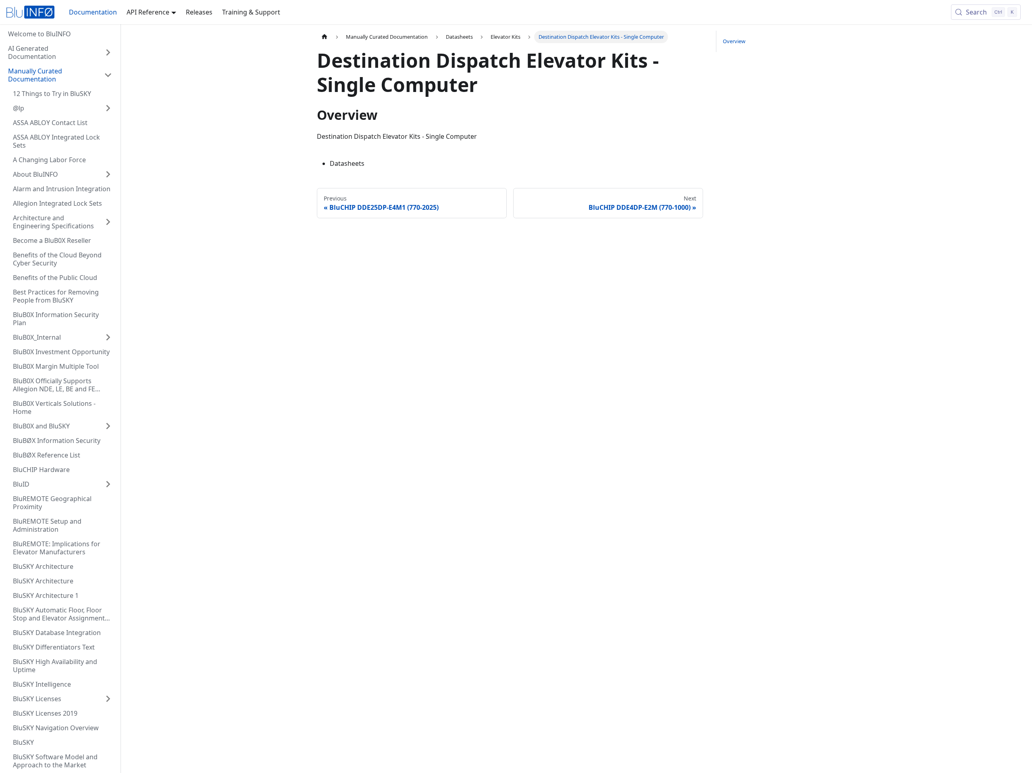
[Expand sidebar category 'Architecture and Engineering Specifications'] (108, 221)
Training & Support (251, 12)
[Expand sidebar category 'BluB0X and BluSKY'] (108, 426)
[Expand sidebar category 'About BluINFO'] (108, 174)
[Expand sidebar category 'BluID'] (108, 484)
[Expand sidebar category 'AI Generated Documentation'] (108, 52)
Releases (199, 12)
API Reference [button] (148, 12)
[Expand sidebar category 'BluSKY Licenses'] (108, 698)
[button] (60, 75)
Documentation (93, 12)
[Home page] (324, 37)
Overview (734, 41)
